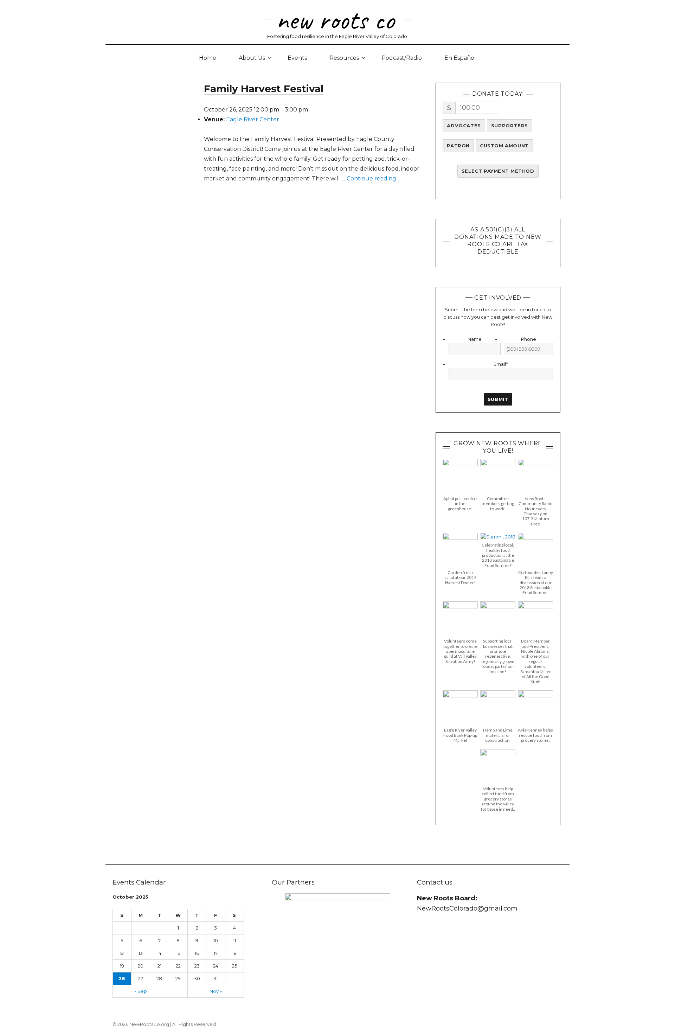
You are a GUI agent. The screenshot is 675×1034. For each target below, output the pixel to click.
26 (121, 978)
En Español (460, 58)
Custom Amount (504, 145)
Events (297, 58)
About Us (252, 58)
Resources (344, 58)
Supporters (509, 125)
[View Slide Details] (337, 940)
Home (207, 58)
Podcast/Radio (401, 58)
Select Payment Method (498, 171)
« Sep (140, 991)
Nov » (216, 991)
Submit (498, 399)
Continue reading (371, 178)
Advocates (464, 125)
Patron (458, 145)
